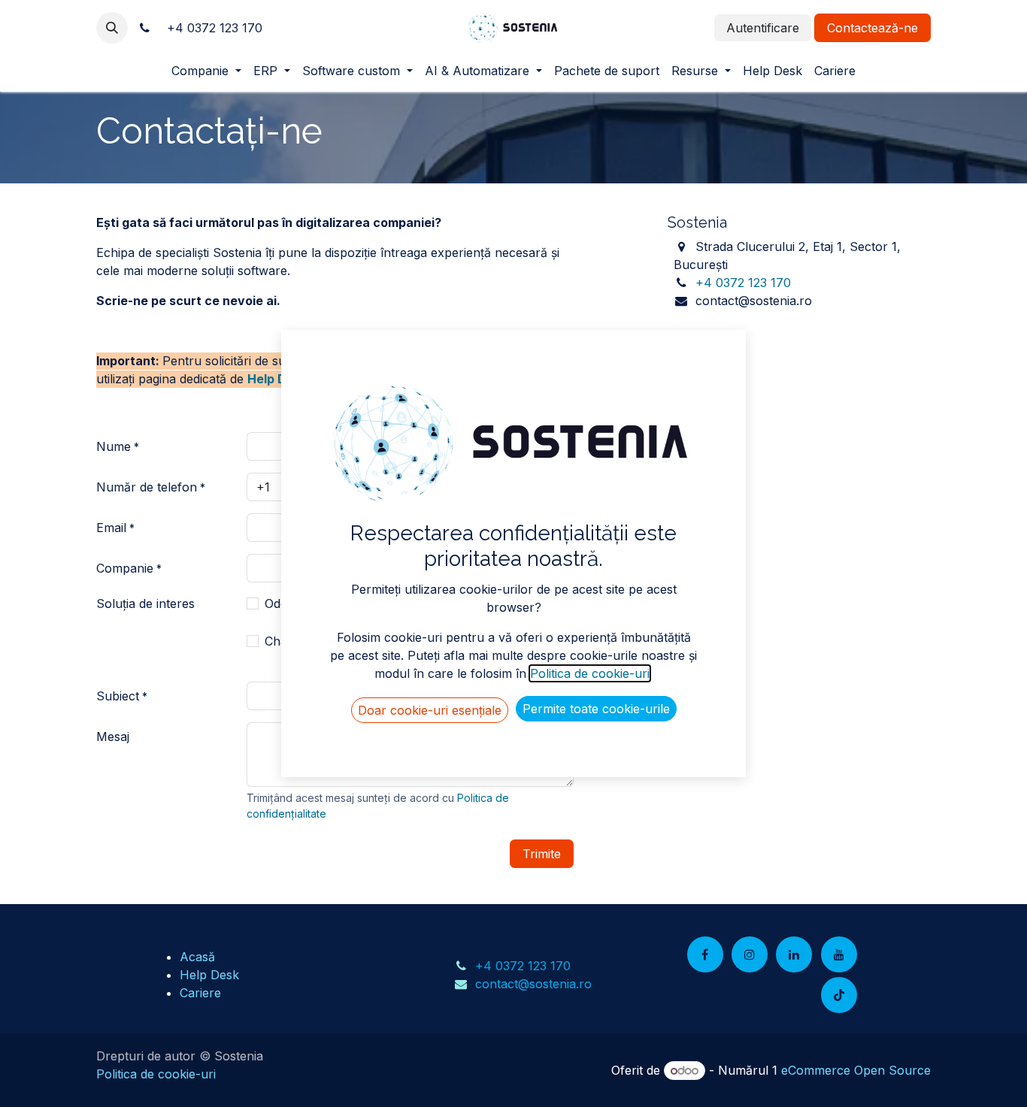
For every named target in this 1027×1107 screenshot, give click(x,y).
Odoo (280, 603)
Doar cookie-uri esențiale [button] (429, 710)
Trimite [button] (542, 853)
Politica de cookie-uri (156, 1073)
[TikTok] (839, 995)
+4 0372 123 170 (743, 282)
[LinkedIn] (794, 954)
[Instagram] (750, 954)
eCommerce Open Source (856, 1070)
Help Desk (277, 378)
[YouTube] (839, 954)
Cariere (200, 992)
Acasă (197, 956)
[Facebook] (705, 954)
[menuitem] (206, 71)
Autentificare (762, 27)
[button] (112, 28)
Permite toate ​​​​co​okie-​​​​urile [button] (596, 708)
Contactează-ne (872, 27)
